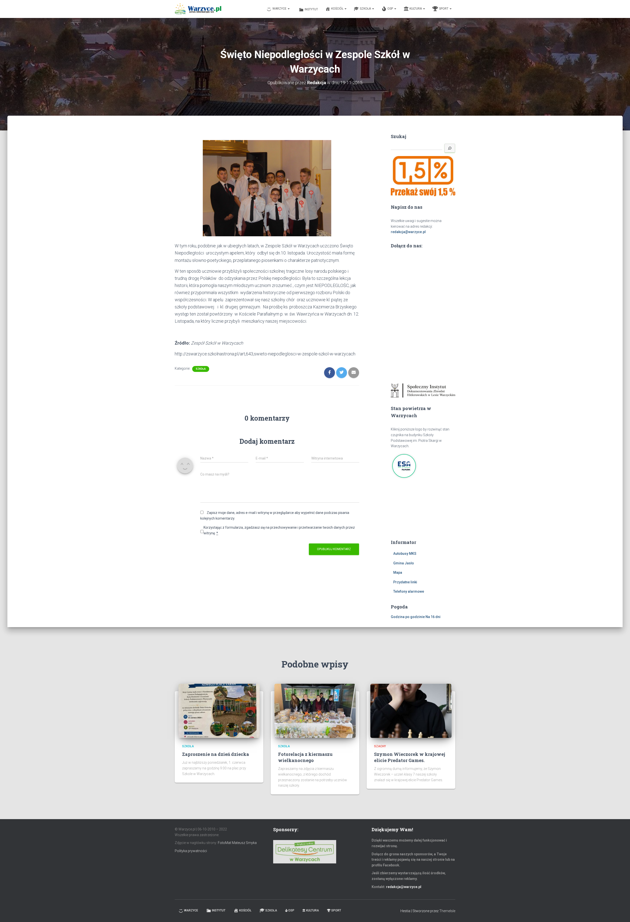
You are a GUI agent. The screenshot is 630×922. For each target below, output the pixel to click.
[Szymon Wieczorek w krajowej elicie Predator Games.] (411, 710)
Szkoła (366, 8)
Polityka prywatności (191, 851)
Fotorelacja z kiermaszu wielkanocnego (305, 757)
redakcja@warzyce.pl (408, 232)
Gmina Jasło (403, 563)
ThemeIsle (447, 911)
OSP (390, 8)
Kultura (416, 8)
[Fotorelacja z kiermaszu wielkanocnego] (315, 710)
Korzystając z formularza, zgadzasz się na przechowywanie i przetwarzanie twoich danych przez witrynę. (279, 530)
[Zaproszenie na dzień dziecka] (219, 710)
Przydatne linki (405, 582)
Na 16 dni (433, 617)
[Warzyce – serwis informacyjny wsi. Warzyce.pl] (198, 9)
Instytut (311, 9)
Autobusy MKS (404, 554)
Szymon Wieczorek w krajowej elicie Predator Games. (409, 757)
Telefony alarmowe (408, 591)
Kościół (337, 8)
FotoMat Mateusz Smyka (237, 843)
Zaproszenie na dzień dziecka (215, 754)
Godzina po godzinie (408, 617)
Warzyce (279, 8)
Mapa (397, 572)
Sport (444, 8)
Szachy (380, 746)
